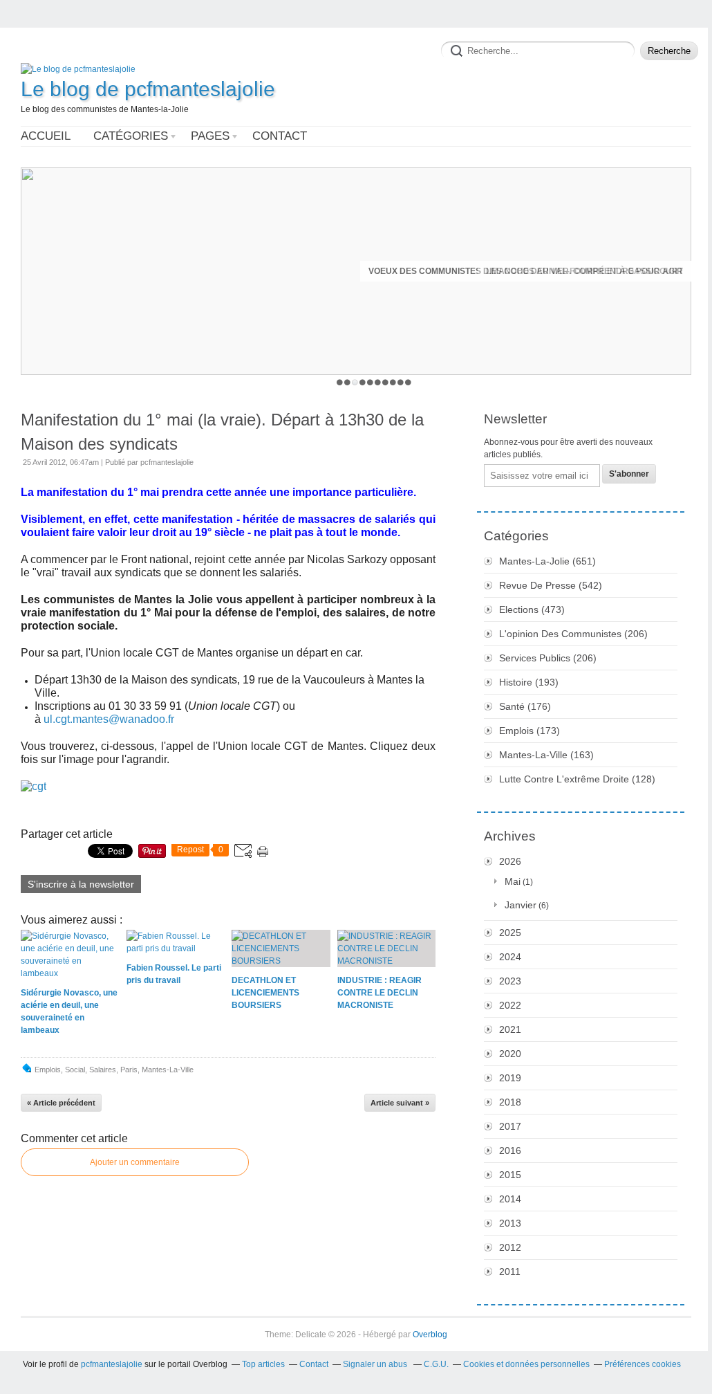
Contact (279, 136)
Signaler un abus (376, 1364)
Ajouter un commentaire (135, 1162)
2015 (510, 1174)
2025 (510, 932)
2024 (510, 956)
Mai (513, 881)
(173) (529, 730)
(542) (550, 585)
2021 (510, 1029)
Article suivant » (400, 1103)
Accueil (46, 136)
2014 (510, 1198)
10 (408, 382)
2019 (510, 1077)
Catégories (130, 136)
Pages (210, 136)
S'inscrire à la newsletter (81, 884)
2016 (510, 1150)
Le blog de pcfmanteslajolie (148, 88)
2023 (510, 981)
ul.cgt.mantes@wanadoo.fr (109, 719)
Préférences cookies (642, 1364)
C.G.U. (436, 1364)
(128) (577, 779)
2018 (510, 1102)
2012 (510, 1247)
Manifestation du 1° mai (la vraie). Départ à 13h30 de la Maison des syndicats (222, 431)
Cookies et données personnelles (526, 1364)
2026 (510, 861)
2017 (510, 1126)
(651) (547, 561)
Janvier (520, 904)
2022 (510, 1005)
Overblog (430, 1334)
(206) (573, 633)
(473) (532, 609)
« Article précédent (61, 1103)
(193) (529, 682)
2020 (510, 1053)
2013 (510, 1223)
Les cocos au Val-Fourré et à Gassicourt (584, 271)
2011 (510, 1271)
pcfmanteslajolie (111, 1364)
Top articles (263, 1364)
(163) (546, 754)
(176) (525, 706)
